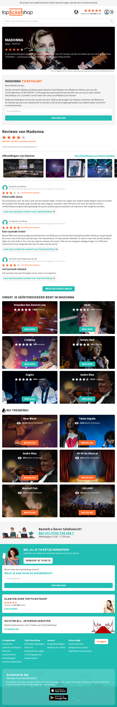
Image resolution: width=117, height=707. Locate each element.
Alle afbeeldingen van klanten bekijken (95, 155)
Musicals (6, 651)
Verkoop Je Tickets (56, 647)
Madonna (16, 43)
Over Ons (28, 647)
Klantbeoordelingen (34, 644)
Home (7, 43)
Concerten (7, 644)
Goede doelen (31, 658)
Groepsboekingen (56, 644)
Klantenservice (75, 644)
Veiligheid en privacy (78, 647)
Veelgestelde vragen (34, 651)
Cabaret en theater (11, 647)
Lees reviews (11, 608)
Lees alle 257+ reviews (45, 49)
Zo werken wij (11, 629)
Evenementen (9, 654)
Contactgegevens (33, 654)
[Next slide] (109, 168)
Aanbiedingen (9, 658)
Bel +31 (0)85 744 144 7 (56, 533)
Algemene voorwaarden (80, 651)
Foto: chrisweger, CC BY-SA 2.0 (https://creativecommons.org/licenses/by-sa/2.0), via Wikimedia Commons (82, 71)
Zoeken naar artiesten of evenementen (21, 21)
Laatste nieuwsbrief (12, 661)
